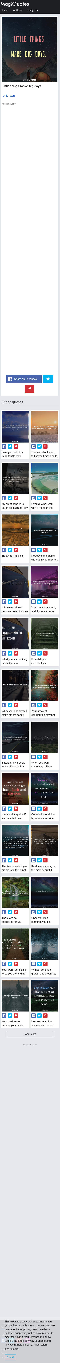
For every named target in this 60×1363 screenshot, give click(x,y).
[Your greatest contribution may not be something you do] (44, 685)
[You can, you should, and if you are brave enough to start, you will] (44, 582)
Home (4, 10)
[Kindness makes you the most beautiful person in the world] (44, 840)
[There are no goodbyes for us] (15, 892)
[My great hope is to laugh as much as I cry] (15, 478)
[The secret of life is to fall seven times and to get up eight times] (44, 427)
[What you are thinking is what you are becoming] (15, 633)
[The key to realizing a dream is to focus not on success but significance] (15, 840)
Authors (17, 10)
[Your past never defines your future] (15, 996)
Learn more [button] (11, 1349)
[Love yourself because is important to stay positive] (15, 427)
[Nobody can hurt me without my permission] (44, 530)
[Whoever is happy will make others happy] (15, 685)
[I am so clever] (44, 996)
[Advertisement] (29, 238)
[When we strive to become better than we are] (15, 582)
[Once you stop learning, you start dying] (44, 892)
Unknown (9, 95)
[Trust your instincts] (15, 530)
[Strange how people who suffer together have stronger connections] (15, 737)
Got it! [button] (10, 1357)
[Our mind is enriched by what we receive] (44, 789)
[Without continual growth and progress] (44, 944)
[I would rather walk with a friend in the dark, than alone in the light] (44, 478)
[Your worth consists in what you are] (15, 944)
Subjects (33, 10)
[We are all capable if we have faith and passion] (15, 789)
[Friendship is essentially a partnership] (44, 633)
